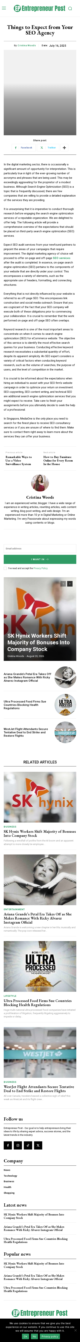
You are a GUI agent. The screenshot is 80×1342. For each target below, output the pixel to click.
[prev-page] (63, 584)
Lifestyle (10, 996)
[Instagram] (18, 1145)
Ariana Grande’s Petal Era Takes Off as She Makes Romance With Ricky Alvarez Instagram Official (27, 677)
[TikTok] (28, 1145)
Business (10, 826)
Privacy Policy (40, 568)
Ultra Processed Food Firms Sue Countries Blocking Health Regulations (25, 705)
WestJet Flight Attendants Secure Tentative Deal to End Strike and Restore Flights (26, 732)
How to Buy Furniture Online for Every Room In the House (58, 460)
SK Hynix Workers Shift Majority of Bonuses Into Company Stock (38, 642)
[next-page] (70, 584)
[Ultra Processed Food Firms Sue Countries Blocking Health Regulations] (65, 705)
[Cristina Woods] (40, 482)
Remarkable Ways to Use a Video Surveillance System (19, 460)
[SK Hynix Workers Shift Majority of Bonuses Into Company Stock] (40, 619)
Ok (25, 1336)
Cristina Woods (27, 45)
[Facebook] (8, 1145)
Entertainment (14, 909)
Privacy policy (50, 1336)
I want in (37, 559)
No (34, 1336)
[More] (64, 147)
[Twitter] (38, 1145)
